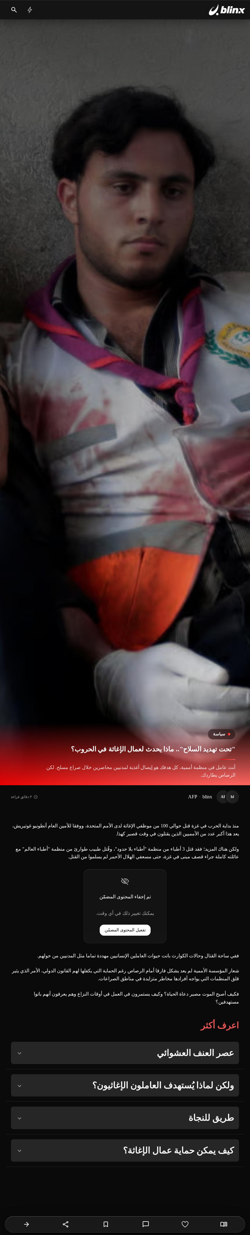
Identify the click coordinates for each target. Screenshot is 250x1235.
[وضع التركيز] (223, 1224)
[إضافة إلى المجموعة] (105, 1224)
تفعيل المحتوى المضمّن (125, 930)
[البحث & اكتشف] (14, 10)
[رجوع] (26, 1224)
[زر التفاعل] (185, 1224)
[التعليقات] (145, 1224)
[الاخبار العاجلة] (30, 10)
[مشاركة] (66, 1224)
